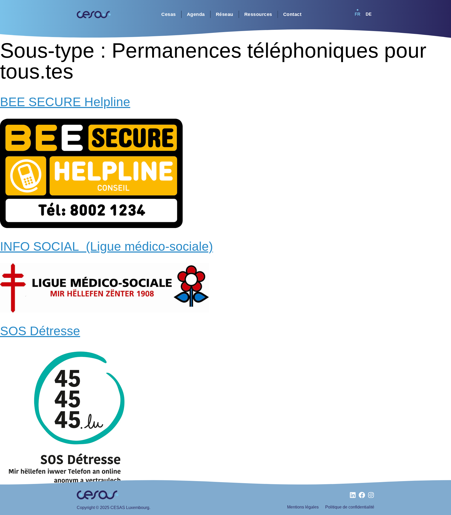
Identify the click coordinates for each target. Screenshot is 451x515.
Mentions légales (303, 507)
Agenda (196, 14)
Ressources (258, 14)
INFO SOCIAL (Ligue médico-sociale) (106, 246)
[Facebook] (362, 495)
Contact (292, 14)
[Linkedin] (352, 495)
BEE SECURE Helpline (65, 102)
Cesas (168, 14)
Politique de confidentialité (349, 507)
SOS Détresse (40, 331)
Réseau (224, 14)
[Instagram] (371, 495)
